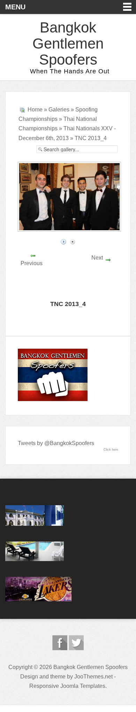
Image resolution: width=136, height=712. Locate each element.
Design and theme (43, 677)
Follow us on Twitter (76, 642)
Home (35, 109)
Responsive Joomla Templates (67, 686)
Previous (32, 263)
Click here (111, 449)
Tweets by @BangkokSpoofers (56, 443)
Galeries (58, 109)
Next (97, 258)
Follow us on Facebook (59, 642)
